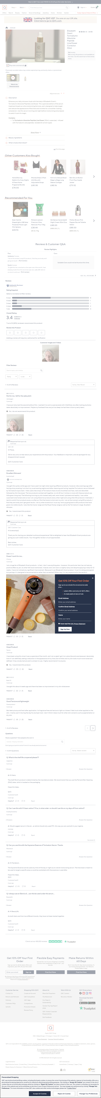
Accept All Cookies (40, 1094)
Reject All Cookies (64, 1094)
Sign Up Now (65, 629)
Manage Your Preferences (88, 1094)
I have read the (72, 624)
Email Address (63, 598)
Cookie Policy (71, 1088)
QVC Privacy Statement (78, 624)
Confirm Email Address (66, 607)
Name (60, 615)
